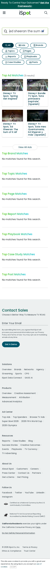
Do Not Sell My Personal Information (18, 533)
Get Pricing (22, 477)
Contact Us (23, 472)
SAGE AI (29, 377)
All (8, 45)
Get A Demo (11, 344)
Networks (29, 369)
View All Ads (25, 147)
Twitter (18, 492)
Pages (27, 50)
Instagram (7, 496)
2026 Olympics (9, 425)
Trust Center (29, 551)
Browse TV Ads (37, 417)
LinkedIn (40, 492)
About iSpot (8, 468)
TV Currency (31, 449)
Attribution (24, 397)
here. (38, 527)
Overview (7, 369)
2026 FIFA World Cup (31, 421)
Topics (11, 50)
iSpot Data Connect (12, 377)
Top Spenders (20, 417)
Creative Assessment (25, 393)
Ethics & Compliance (11, 551)
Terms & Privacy (29, 547)
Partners (36, 472)
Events (5, 449)
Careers (34, 468)
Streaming (7, 373)
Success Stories (10, 445)
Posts (35, 62)
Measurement (9, 397)
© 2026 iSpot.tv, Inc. (11, 547)
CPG (27, 373)
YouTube (29, 492)
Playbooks (31, 56)
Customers (22, 468)
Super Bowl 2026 (10, 421)
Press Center (8, 472)
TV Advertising (9, 453)
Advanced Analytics (12, 401)
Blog (30, 440)
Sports (18, 373)
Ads (23, 45)
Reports (11, 56)
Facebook (7, 492)
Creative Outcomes (30, 445)
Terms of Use (16, 335)
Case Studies (14, 62)
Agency (40, 369)
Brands (39, 45)
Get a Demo (8, 477)
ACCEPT (13, 567)
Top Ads (6, 417)
